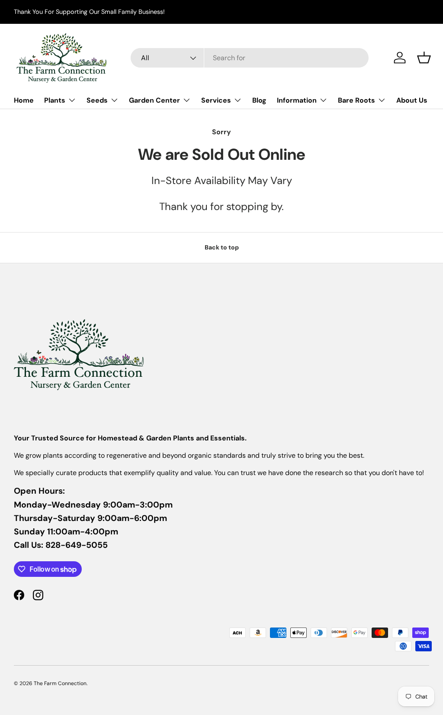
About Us (411, 100)
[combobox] (250, 58)
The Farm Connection (60, 683)
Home (24, 100)
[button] (423, 57)
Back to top (222, 247)
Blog (259, 100)
